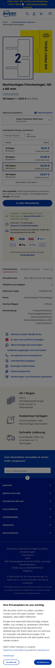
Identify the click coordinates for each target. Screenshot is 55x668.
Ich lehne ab (11, 662)
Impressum (42, 650)
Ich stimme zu (43, 662)
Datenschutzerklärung (15, 650)
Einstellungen (8, 656)
